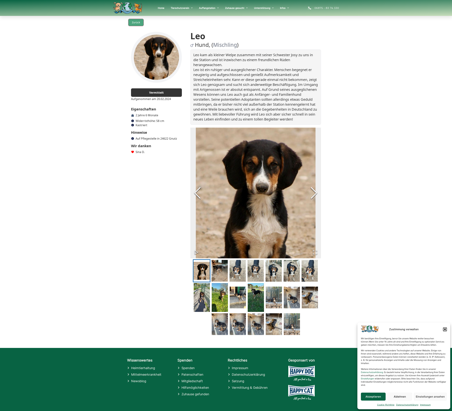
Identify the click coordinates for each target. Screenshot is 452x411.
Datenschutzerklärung (372, 372)
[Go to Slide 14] (310, 297)
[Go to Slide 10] (238, 297)
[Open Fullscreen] (315, 252)
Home (161, 8)
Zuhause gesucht (234, 8)
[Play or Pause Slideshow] (196, 252)
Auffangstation (207, 8)
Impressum (425, 404)
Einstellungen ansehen (430, 396)
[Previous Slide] (197, 193)
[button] (445, 329)
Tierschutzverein (180, 8)
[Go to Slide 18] (274, 324)
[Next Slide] (314, 193)
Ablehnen (400, 396)
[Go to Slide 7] (310, 270)
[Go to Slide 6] (292, 270)
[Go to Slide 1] (201, 270)
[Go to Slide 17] (256, 324)
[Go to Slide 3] (237, 270)
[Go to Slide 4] (255, 270)
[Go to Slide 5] (273, 270)
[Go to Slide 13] (292, 297)
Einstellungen (367, 378)
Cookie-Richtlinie (385, 404)
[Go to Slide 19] (292, 324)
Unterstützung (262, 8)
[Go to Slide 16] (238, 324)
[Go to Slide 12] (274, 297)
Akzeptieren (373, 396)
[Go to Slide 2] (219, 270)
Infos (283, 8)
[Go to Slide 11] (256, 297)
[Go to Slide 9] (220, 297)
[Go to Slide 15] (220, 324)
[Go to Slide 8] (202, 297)
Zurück (136, 22)
